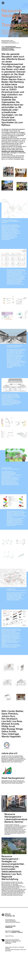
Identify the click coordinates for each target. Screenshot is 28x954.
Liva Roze (17, 721)
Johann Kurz (8, 716)
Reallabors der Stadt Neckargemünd (12, 151)
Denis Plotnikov (9, 714)
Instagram (13, 932)
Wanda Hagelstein (11, 736)
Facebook (20, 932)
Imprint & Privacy (9, 936)
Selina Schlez (8, 731)
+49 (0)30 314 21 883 (10, 926)
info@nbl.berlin (8, 927)
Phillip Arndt (8, 726)
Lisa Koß (6, 721)
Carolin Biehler (15, 711)
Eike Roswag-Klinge (12, 729)
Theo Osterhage (10, 734)
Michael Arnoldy (10, 724)
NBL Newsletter (16, 931)
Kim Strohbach (9, 719)
